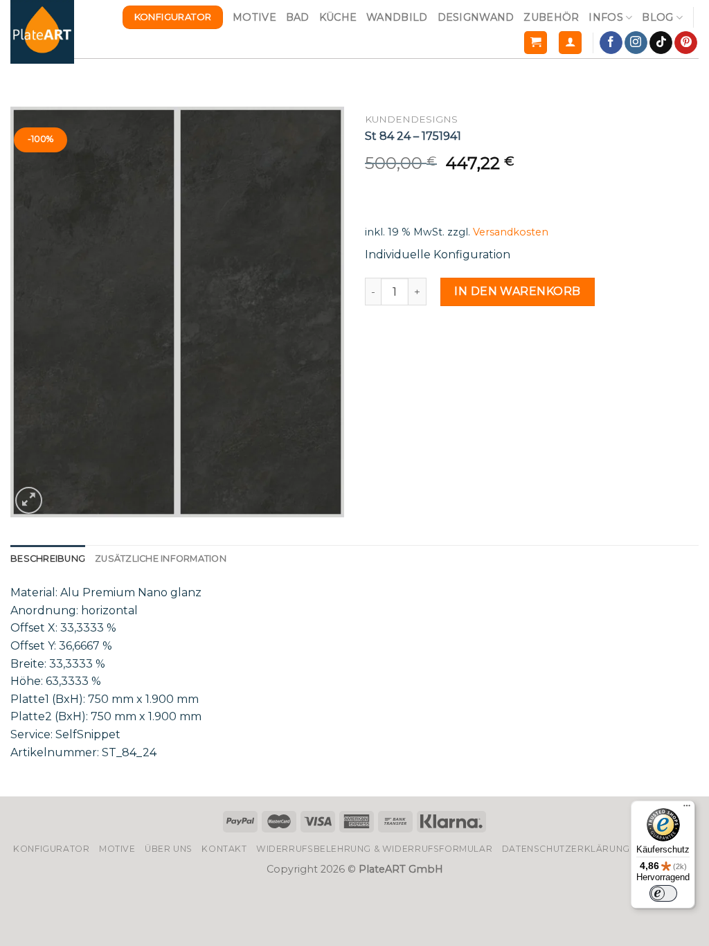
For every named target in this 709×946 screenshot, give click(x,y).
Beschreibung (47, 558)
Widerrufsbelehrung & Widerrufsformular (374, 849)
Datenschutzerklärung (566, 849)
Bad (297, 17)
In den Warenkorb (517, 291)
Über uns (168, 849)
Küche (338, 17)
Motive (254, 17)
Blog (657, 17)
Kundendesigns (411, 119)
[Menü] (687, 809)
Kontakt (223, 849)
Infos (605, 17)
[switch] (663, 893)
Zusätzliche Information (160, 558)
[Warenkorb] (535, 42)
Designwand (476, 17)
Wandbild (396, 17)
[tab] (47, 559)
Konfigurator (51, 849)
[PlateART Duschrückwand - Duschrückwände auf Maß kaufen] (42, 32)
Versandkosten (510, 232)
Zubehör (551, 17)
